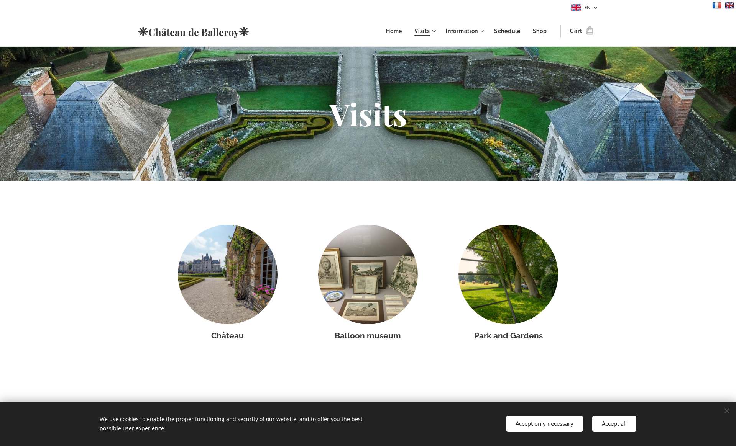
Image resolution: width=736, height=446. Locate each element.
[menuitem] (396, 31)
